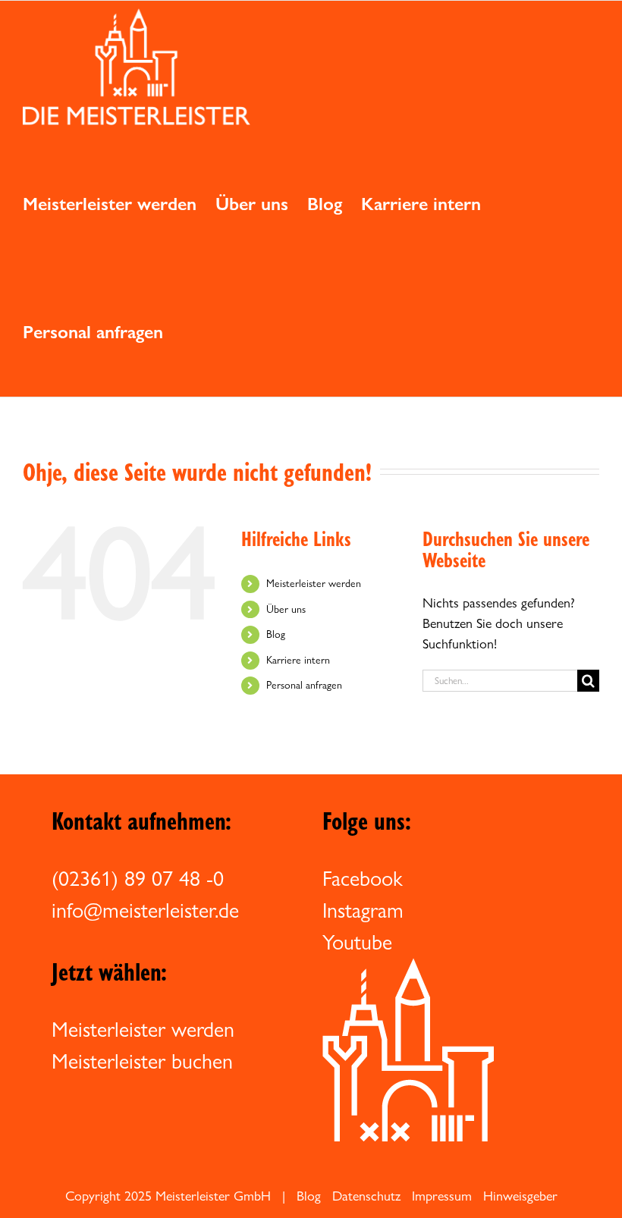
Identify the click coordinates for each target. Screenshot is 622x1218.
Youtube (357, 942)
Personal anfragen (304, 685)
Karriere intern (298, 660)
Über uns (286, 609)
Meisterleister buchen (142, 1061)
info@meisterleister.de (145, 910)
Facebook (362, 878)
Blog (275, 634)
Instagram (363, 910)
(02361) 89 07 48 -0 (138, 878)
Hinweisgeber (520, 1196)
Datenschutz (366, 1196)
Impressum (442, 1196)
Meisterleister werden (313, 583)
